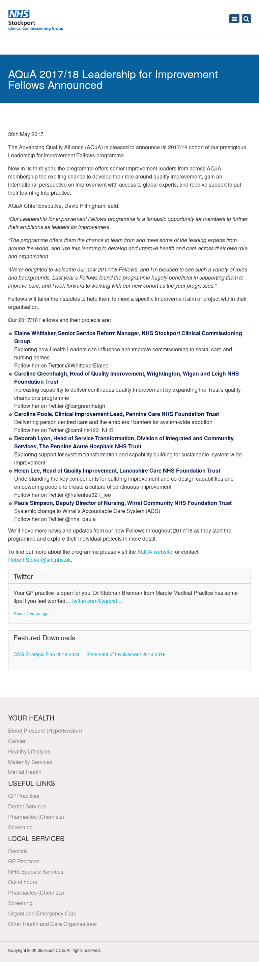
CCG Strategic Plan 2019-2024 (46, 654)
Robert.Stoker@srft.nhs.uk (39, 560)
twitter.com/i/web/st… (97, 601)
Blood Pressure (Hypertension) (45, 730)
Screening (20, 827)
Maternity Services (30, 762)
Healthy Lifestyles (29, 751)
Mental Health (24, 772)
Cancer (17, 741)
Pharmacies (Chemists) (36, 817)
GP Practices (23, 796)
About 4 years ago (31, 613)
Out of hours (22, 882)
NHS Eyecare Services (35, 871)
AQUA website (154, 551)
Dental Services (27, 806)
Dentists (18, 851)
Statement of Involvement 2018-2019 (126, 654)
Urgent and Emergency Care (42, 913)
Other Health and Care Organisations (52, 924)
